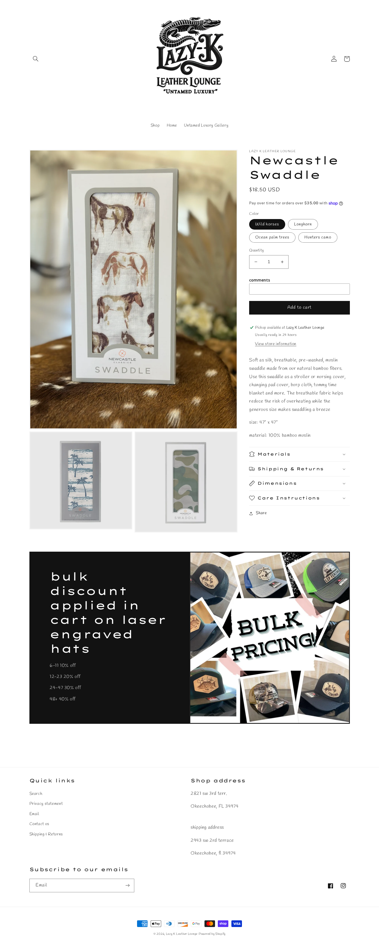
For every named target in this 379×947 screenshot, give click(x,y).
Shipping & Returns (46, 834)
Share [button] (261, 513)
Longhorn (303, 224)
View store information (275, 344)
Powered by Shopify (212, 934)
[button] (35, 58)
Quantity (256, 250)
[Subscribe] (127, 885)
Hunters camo (317, 237)
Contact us (39, 824)
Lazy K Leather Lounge (182, 934)
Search (35, 794)
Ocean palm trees (272, 237)
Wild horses (267, 224)
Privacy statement (46, 804)
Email (34, 814)
